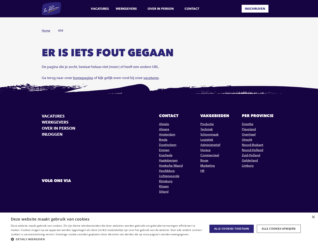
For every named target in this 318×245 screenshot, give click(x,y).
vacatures (151, 78)
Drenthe (247, 124)
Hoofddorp (167, 171)
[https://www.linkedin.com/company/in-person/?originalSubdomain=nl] (57, 190)
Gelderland (250, 160)
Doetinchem (167, 145)
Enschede (165, 155)
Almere (164, 129)
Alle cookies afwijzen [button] (279, 228)
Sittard (164, 191)
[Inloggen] (274, 8)
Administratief (210, 145)
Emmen (164, 150)
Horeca (205, 150)
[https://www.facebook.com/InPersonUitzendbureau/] (46, 190)
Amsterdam (167, 134)
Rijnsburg (165, 181)
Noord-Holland (252, 150)
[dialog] (159, 229)
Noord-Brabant (252, 145)
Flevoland (249, 129)
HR (202, 171)
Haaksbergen (168, 160)
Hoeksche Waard (171, 166)
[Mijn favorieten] (235, 8)
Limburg (248, 166)
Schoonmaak (209, 134)
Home (46, 30)
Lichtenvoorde (169, 176)
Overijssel (249, 134)
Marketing (207, 166)
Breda (163, 140)
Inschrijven (255, 8)
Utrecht (247, 140)
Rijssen (164, 186)
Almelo (164, 124)
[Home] (51, 8)
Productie (207, 124)
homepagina (83, 78)
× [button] (313, 217)
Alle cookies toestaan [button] (231, 228)
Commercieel (209, 155)
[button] (106, 239)
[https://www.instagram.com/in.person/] (68, 190)
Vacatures (100, 8)
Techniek (206, 129)
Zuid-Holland (251, 155)
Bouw (204, 160)
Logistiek (206, 140)
